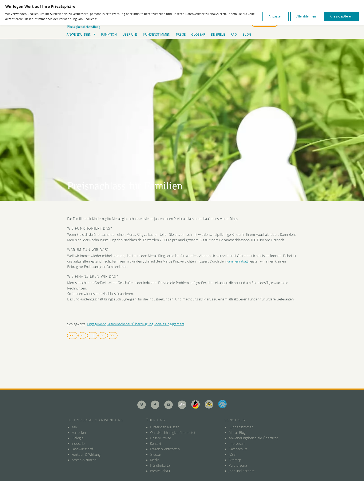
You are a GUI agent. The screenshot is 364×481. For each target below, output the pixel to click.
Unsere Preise (160, 438)
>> (112, 335)
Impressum (237, 443)
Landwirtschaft (82, 449)
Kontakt (155, 443)
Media (154, 460)
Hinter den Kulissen (164, 427)
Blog (247, 34)
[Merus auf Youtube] (168, 405)
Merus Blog (237, 432)
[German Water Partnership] (195, 404)
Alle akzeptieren (341, 16)
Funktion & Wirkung (85, 454)
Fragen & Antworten (165, 449)
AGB (232, 454)
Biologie (77, 438)
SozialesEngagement (169, 324)
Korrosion (78, 432)
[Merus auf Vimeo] (141, 405)
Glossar (198, 34)
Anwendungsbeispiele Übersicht (253, 438)
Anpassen (275, 16)
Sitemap (235, 460)
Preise (181, 34)
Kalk (74, 427)
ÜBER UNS (130, 34)
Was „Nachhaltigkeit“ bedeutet (172, 432)
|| (92, 335)
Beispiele (218, 34)
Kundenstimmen (156, 34)
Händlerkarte (160, 465)
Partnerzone (238, 465)
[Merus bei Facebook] (155, 405)
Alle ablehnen (306, 16)
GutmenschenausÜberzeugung (130, 324)
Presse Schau (160, 471)
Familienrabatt (237, 261)
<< (72, 335)
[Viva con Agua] (222, 404)
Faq (234, 34)
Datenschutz (238, 449)
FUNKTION (109, 34)
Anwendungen (79, 34)
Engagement (96, 324)
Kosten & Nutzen (83, 460)
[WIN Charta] (209, 404)
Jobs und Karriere (242, 471)
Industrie (78, 443)
